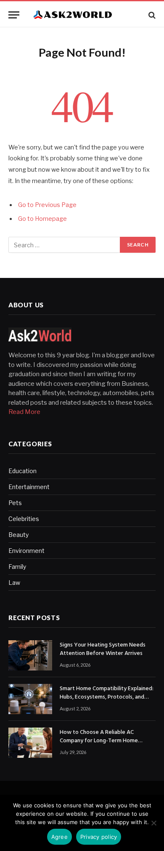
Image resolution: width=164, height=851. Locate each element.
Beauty (18, 534)
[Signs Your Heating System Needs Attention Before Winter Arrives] (30, 655)
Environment (26, 550)
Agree (59, 836)
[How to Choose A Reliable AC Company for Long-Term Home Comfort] (30, 743)
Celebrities (23, 518)
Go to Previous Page (47, 205)
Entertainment (29, 486)
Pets (15, 502)
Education (22, 470)
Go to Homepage (42, 219)
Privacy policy (98, 836)
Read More (24, 412)
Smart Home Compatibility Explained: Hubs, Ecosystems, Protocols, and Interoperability (106, 697)
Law (14, 582)
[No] (153, 823)
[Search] (151, 14)
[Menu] (13, 14)
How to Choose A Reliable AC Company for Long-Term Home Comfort (99, 741)
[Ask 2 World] (86, 15)
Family (17, 566)
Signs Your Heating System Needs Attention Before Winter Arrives (102, 649)
